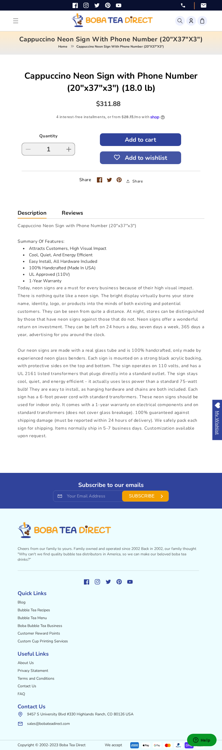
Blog (21, 602)
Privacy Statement (33, 670)
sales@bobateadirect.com (48, 723)
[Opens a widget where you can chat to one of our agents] (202, 740)
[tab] (32, 214)
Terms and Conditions (36, 678)
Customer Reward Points (39, 633)
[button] (180, 21)
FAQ (21, 693)
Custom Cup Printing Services (43, 641)
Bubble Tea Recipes (34, 610)
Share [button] (137, 181)
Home (62, 46)
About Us (26, 662)
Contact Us (27, 686)
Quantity (48, 136)
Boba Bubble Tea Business (40, 625)
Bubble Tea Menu (32, 617)
